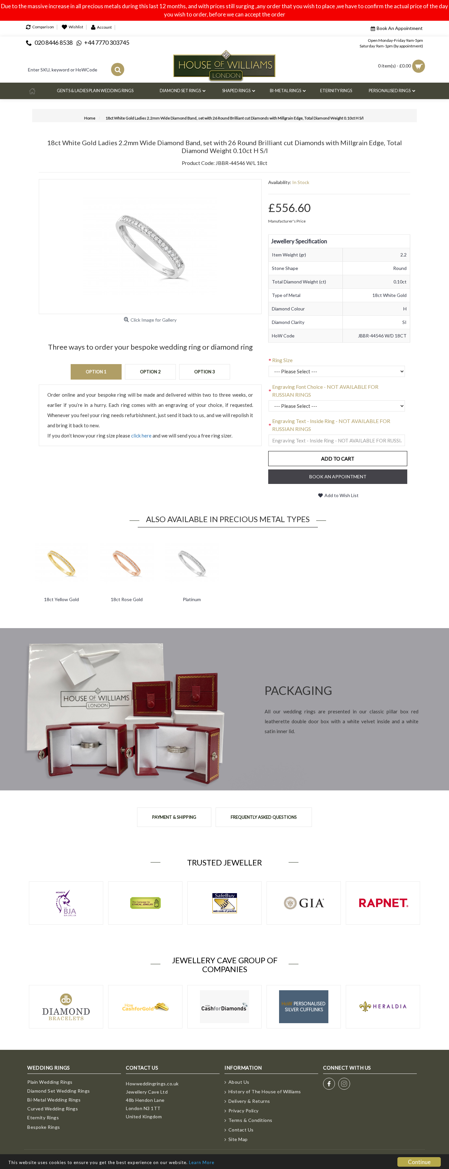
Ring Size (282, 360)
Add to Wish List (341, 495)
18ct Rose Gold (127, 599)
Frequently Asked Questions (264, 817)
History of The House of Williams (264, 1091)
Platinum (192, 599)
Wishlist (76, 27)
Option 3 (204, 371)
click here (141, 435)
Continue (419, 1161)
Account (104, 27)
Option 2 (150, 371)
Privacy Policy (243, 1110)
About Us (238, 1082)
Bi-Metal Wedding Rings (54, 1100)
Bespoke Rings (43, 1127)
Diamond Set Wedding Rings (58, 1091)
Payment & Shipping (174, 817)
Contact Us (241, 1129)
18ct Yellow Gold (61, 599)
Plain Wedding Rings (50, 1082)
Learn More (201, 1162)
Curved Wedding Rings (52, 1108)
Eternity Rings (43, 1117)
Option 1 (96, 371)
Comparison (43, 27)
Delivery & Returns (249, 1101)
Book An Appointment (400, 28)
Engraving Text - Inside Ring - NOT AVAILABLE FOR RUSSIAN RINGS (331, 425)
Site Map (238, 1139)
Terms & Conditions (250, 1120)
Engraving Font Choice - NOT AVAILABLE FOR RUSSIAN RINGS (325, 391)
